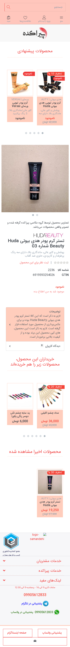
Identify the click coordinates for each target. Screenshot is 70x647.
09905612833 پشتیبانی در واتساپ (32, 612)
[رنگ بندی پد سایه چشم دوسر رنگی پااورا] (20, 396)
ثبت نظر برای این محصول (34, 262)
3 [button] (34, 133)
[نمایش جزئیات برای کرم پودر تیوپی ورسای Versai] (20, 83)
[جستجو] (8, 7)
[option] (50, 97)
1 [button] (42, 133)
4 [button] (30, 133)
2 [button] (38, 133)
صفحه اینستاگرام (17, 633)
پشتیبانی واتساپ (52, 633)
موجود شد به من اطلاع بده (49, 291)
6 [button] (24, 436)
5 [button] (26, 133)
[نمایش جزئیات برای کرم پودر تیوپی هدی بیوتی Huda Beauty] (50, 83)
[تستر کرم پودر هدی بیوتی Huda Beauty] (50, 482)
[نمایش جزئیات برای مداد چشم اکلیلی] (50, 396)
